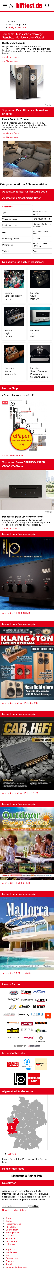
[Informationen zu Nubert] (13, 1030)
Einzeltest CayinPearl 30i (35, 295)
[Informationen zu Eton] (25, 1007)
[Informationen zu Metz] (27, 1024)
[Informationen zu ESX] (13, 1008)
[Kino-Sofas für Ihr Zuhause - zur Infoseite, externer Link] (27, 159)
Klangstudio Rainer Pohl (27, 1176)
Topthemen (11, 1241)
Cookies (10, 1261)
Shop (8, 1218)
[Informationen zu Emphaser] (41, 1000)
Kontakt (9, 1264)
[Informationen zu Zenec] (34, 1046)
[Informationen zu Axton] (39, 992)
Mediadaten (11, 1252)
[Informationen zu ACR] (14, 993)
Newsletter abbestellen (14, 1210)
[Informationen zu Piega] (27, 1030)
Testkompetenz (13, 1223)
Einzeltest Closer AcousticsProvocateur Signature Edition (39, 372)
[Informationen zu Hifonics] (37, 1014)
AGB (8, 1255)
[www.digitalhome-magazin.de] (13, 1069)
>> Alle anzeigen (10, 61)
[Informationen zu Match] (13, 1023)
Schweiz (12, 1153)
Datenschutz (12, 1258)
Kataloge (10, 1235)
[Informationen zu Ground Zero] (9, 1014)
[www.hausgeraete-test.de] (27, 1069)
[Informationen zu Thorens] (28, 1038)
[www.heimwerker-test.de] (41, 1069)
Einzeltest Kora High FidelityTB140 (13, 295)
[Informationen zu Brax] (13, 1000)
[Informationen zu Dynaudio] (27, 999)
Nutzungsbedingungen (17, 1267)
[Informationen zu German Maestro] (39, 1007)
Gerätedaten (12, 1229)
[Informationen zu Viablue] (41, 1039)
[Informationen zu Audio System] (26, 993)
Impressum (11, 1249)
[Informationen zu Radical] (41, 1031)
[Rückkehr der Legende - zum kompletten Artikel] (27, 83)
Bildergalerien (13, 1232)
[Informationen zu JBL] (48, 1016)
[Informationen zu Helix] (23, 1015)
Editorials (10, 1244)
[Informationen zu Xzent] (20, 1046)
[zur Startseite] (29, 5)
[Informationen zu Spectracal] (14, 1038)
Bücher (9, 1220)
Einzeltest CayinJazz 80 (9, 333)
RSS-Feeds (11, 1238)
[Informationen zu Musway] (41, 1023)
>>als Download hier (12, 455)
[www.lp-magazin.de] (20, 1084)
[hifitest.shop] (34, 1084)
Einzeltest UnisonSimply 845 (10, 371)
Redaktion (11, 1226)
